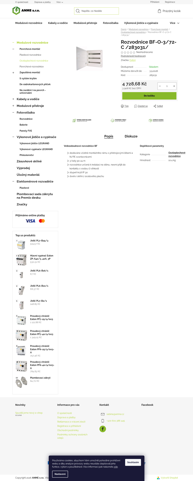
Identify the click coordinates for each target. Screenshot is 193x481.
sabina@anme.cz (115, 414)
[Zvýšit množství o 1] (174, 86)
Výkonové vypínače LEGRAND (36, 149)
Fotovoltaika (26, 112)
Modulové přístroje (30, 106)
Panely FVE (26, 130)
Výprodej (23, 168)
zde (116, 466)
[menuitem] (28, 23)
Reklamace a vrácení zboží (71, 421)
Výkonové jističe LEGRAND (34, 143)
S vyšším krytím (28, 78)
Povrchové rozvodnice (32, 66)
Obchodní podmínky (68, 430)
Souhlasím (133, 462)
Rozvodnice (26, 119)
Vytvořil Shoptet (169, 477)
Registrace (170, 2)
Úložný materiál (28, 174)
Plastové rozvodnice (30, 54)
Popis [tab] (108, 136)
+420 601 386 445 (116, 420)
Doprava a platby (42, 2)
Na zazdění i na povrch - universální (33, 91)
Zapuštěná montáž (30, 72)
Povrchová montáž (30, 49)
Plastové (24, 188)
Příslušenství (27, 155)
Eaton (133, 60)
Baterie (24, 124)
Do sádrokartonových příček (35, 84)
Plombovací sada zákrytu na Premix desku (35, 195)
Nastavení (60, 474)
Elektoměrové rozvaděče (35, 181)
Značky (22, 204)
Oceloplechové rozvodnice (34, 60)
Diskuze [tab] (131, 136)
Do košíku (149, 95)
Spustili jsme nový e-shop (29, 413)
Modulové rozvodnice (32, 42)
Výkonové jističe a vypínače (36, 137)
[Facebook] (102, 429)
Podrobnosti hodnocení (133, 56)
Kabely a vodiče (28, 99)
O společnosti (21, 2)
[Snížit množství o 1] (160, 86)
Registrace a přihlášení (69, 426)
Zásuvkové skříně (29, 161)
